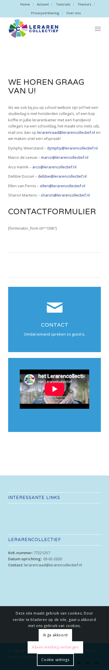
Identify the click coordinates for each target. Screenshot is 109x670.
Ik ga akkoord (55, 635)
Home (25, 4)
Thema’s (84, 4)
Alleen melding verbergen (55, 647)
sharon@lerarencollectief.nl (65, 195)
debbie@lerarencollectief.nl (62, 176)
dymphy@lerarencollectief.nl (72, 148)
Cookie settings (55, 659)
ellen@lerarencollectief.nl (62, 185)
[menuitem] (25, 4)
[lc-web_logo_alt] (45, 28)
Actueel (43, 4)
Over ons (73, 13)
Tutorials (63, 4)
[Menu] (98, 29)
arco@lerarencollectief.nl (54, 167)
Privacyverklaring (45, 13)
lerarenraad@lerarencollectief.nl (66, 132)
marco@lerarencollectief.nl (64, 157)
